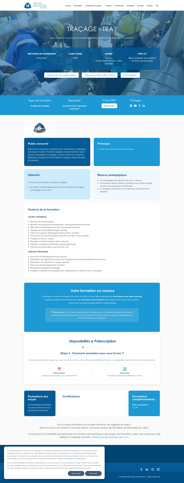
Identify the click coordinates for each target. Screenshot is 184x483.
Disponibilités (130, 75)
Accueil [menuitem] (68, 6)
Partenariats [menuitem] (119, 6)
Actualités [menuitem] (130, 6)
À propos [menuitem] (140, 6)
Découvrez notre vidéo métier (99, 75)
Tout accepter (76, 473)
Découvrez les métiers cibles (61, 75)
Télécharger (109, 105)
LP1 (136, 407)
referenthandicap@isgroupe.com (110, 437)
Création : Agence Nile (153, 476)
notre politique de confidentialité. (74, 459)
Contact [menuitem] (149, 6)
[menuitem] (157, 6)
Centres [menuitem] (109, 6)
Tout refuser (93, 473)
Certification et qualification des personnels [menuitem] (94, 6)
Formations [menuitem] (78, 6)
